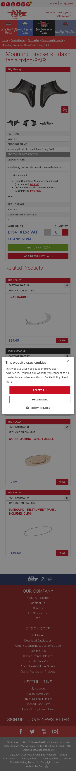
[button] (38, 408)
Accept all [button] (40, 390)
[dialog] (38, 385)
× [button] (68, 361)
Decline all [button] (40, 399)
